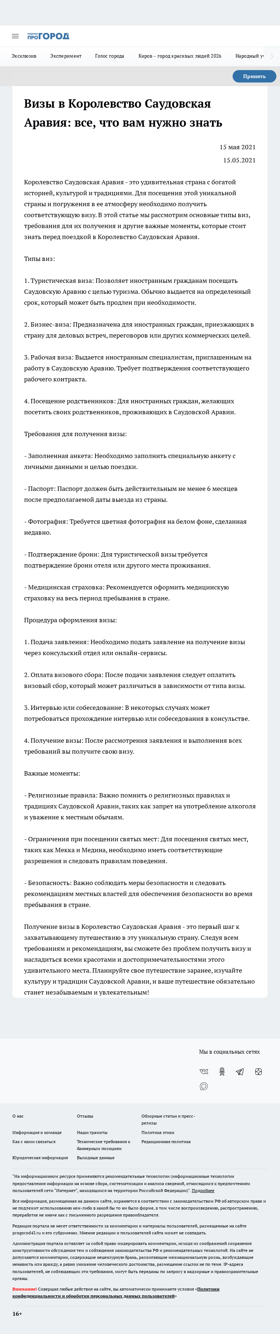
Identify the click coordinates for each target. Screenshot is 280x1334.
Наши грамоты (92, 1132)
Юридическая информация (40, 1157)
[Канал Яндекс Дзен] (258, 1071)
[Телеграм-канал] (240, 1071)
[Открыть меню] (15, 36)
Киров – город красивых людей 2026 (180, 56)
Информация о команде (37, 1132)
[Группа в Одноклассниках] (222, 1071)
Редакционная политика (166, 1141)
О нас (18, 1116)
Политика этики (157, 1132)
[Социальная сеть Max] (204, 1086)
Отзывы (85, 1116)
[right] (272, 56)
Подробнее (203, 1190)
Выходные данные (95, 1157)
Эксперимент (65, 56)
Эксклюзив (24, 56)
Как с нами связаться (33, 1141)
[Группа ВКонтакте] (204, 1071)
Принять (254, 76)
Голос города (109, 56)
